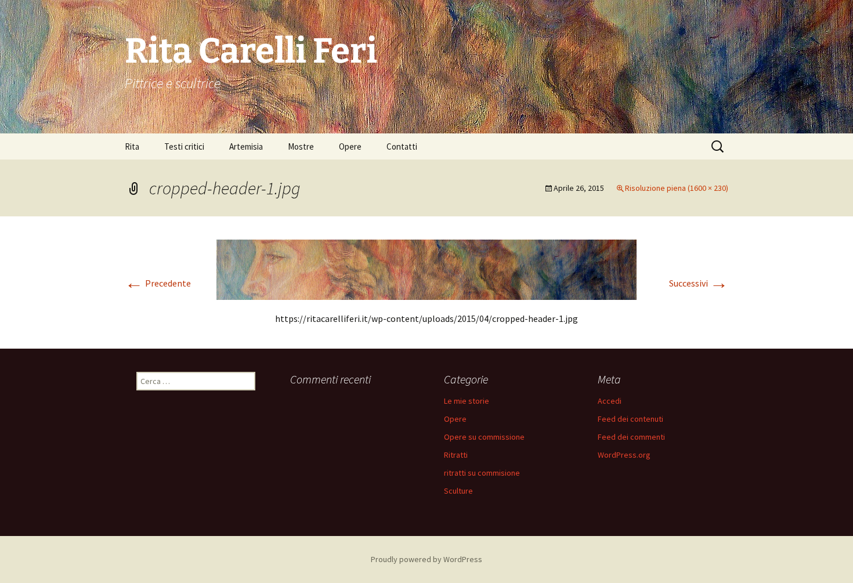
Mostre (301, 146)
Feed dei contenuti (630, 419)
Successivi (698, 283)
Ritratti (456, 455)
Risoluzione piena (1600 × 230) (676, 188)
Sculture (458, 491)
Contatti (401, 146)
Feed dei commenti (631, 437)
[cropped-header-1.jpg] (426, 268)
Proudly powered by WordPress (426, 559)
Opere (350, 146)
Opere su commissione (484, 437)
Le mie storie (466, 401)
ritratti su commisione (482, 473)
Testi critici (184, 146)
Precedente (158, 283)
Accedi (609, 401)
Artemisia (246, 146)
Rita (132, 146)
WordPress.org (624, 455)
